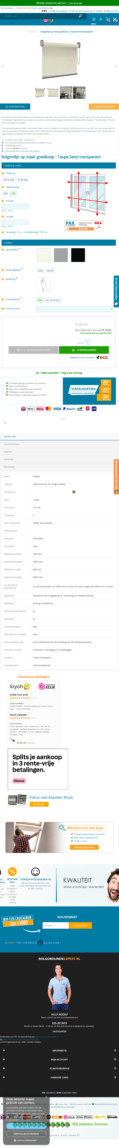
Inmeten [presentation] (8, 452)
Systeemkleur (12, 249)
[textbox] (40, 16)
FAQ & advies (7, 8)
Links (40, 270)
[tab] (59, 436)
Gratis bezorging (58, 10)
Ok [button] (26, 1126)
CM (13, 193)
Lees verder (25, 1120)
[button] (26, 1140)
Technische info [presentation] (12, 444)
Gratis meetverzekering (80, 10)
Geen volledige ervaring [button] (26, 1134)
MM (6, 193)
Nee (40, 300)
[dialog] (26, 1119)
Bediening (10, 279)
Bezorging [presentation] (9, 467)
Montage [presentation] (8, 459)
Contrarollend (12, 299)
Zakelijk (99, 10)
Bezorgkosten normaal (93, 330)
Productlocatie (12, 308)
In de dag (22, 179)
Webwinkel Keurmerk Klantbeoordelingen (21, 1039)
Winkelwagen (107, 19)
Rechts (50, 270)
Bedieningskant (13, 269)
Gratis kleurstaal (16, 106)
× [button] (46, 1097)
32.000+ (57, 1107)
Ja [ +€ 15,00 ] (53, 300)
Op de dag (9, 179)
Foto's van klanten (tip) (42, 8)
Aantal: (80, 342)
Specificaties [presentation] (10, 436)
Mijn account (112, 10)
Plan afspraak (75, 3)
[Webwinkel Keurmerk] (45, 21)
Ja (21, 232)
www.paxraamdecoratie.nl (46, 1036)
